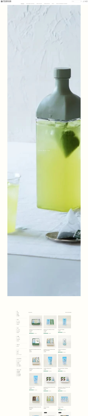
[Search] (81, 1)
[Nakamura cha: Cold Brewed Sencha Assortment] (50, 321)
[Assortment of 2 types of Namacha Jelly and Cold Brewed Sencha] (64, 379)
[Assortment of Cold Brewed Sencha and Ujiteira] (35, 341)
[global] (87, 1)
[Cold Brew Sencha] (35, 379)
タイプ (18, 350)
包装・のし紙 (19, 369)
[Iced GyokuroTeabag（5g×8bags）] (64, 360)
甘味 (17, 319)
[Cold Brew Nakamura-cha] (50, 360)
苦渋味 (18, 336)
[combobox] (76, 1)
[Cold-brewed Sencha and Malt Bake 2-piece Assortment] (35, 360)
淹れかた (18, 344)
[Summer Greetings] (64, 399)
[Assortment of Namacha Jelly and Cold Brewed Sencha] (50, 379)
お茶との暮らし (19, 358)
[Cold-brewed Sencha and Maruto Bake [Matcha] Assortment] (50, 341)
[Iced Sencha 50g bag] (64, 321)
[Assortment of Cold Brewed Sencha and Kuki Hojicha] (35, 399)
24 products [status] (30, 312)
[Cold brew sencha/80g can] (64, 341)
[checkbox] (21, 312)
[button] (22, 4)
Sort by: (68, 312)
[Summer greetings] (50, 399)
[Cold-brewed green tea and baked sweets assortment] (35, 321)
